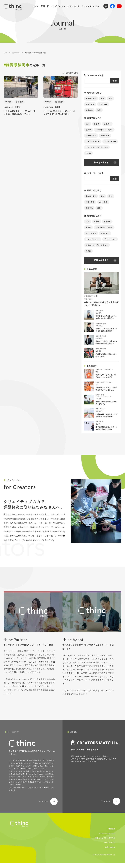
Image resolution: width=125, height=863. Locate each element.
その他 (88, 153)
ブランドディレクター (104, 130)
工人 (87, 124)
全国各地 (89, 110)
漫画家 (88, 130)
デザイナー (105, 135)
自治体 (20, 102)
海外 (99, 110)
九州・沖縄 (103, 104)
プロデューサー (110, 141)
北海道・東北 (91, 98)
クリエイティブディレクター (97, 147)
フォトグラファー (92, 141)
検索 (115, 81)
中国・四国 (90, 104)
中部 (9, 102)
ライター (107, 124)
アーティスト (91, 135)
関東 (102, 98)
